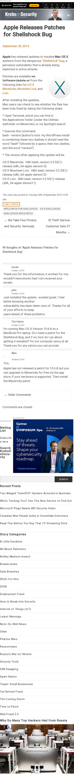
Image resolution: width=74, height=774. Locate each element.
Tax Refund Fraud (11, 691)
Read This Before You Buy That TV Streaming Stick (33, 523)
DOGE (3, 586)
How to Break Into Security (17, 601)
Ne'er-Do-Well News (13, 624)
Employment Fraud (12, 594)
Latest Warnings (10, 616)
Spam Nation (8, 676)
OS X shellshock (50, 208)
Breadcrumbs (8, 564)
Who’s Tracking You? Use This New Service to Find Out (36, 500)
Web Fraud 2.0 (9, 714)
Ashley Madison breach (15, 556)
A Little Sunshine (11, 541)
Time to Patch (11, 204)
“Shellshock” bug (53, 61)
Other (3, 631)
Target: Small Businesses (16, 684)
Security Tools (9, 661)
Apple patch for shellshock (21, 208)
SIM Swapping (9, 669)
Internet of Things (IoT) (15, 609)
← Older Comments (17, 394)
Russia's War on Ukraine (15, 654)
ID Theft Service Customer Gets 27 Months (58, 226)
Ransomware (8, 646)
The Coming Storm (12, 699)
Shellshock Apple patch (18, 213)
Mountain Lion (26, 89)
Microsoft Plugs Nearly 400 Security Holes (28, 508)
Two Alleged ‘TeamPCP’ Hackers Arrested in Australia (35, 493)
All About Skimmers (13, 549)
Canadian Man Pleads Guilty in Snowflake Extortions (34, 515)
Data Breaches (9, 571)
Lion (5, 93)
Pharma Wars (9, 639)
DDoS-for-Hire (9, 579)
